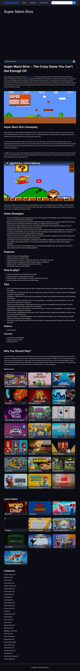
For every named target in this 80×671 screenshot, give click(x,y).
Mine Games (7, 628)
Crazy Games (11, 2)
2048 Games (7, 577)
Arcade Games (8, 591)
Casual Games (8, 602)
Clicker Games (8, 605)
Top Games (7, 653)
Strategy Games (8, 650)
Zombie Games (8, 659)
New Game (7, 633)
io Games (6, 622)
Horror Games (8, 619)
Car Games (7, 597)
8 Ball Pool (7, 580)
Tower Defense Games (10, 656)
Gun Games (7, 616)
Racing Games (8, 639)
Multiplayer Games (9, 631)
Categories (33, 2)
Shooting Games (8, 642)
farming (6, 611)
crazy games (31, 77)
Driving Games (8, 608)
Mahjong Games (8, 625)
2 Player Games (8, 574)
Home (24, 2)
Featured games (8, 614)
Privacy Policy (44, 2)
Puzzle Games (8, 636)
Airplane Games (8, 588)
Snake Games (8, 645)
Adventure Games (9, 586)
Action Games (8, 583)
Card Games (7, 600)
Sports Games (8, 647)
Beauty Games (8, 594)
